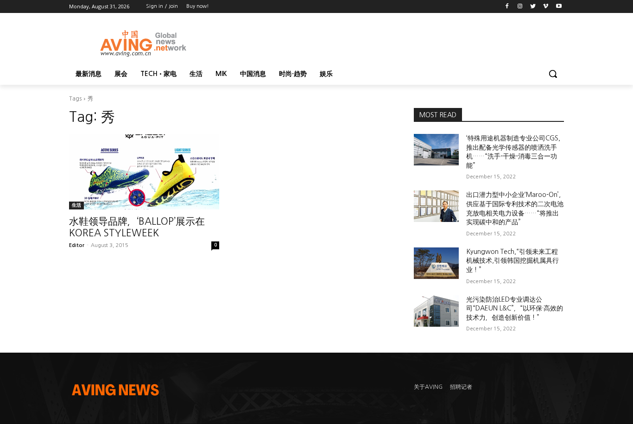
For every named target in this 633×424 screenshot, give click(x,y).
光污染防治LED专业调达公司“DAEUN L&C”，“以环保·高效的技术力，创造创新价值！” (514, 308)
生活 (76, 205)
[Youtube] (558, 6)
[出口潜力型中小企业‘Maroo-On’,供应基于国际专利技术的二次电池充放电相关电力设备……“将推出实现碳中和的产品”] (436, 206)
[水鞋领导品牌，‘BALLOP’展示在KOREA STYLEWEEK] (144, 171)
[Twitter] (533, 6)
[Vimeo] (545, 6)
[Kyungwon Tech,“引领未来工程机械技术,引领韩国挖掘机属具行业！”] (436, 263)
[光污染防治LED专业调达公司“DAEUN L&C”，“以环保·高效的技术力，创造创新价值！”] (436, 311)
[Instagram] (520, 6)
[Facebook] (507, 6)
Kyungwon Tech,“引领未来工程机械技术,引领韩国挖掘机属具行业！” (512, 260)
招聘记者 (461, 387)
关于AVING (428, 387)
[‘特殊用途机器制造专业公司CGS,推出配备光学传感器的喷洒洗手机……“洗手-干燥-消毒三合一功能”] (436, 149)
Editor (76, 245)
